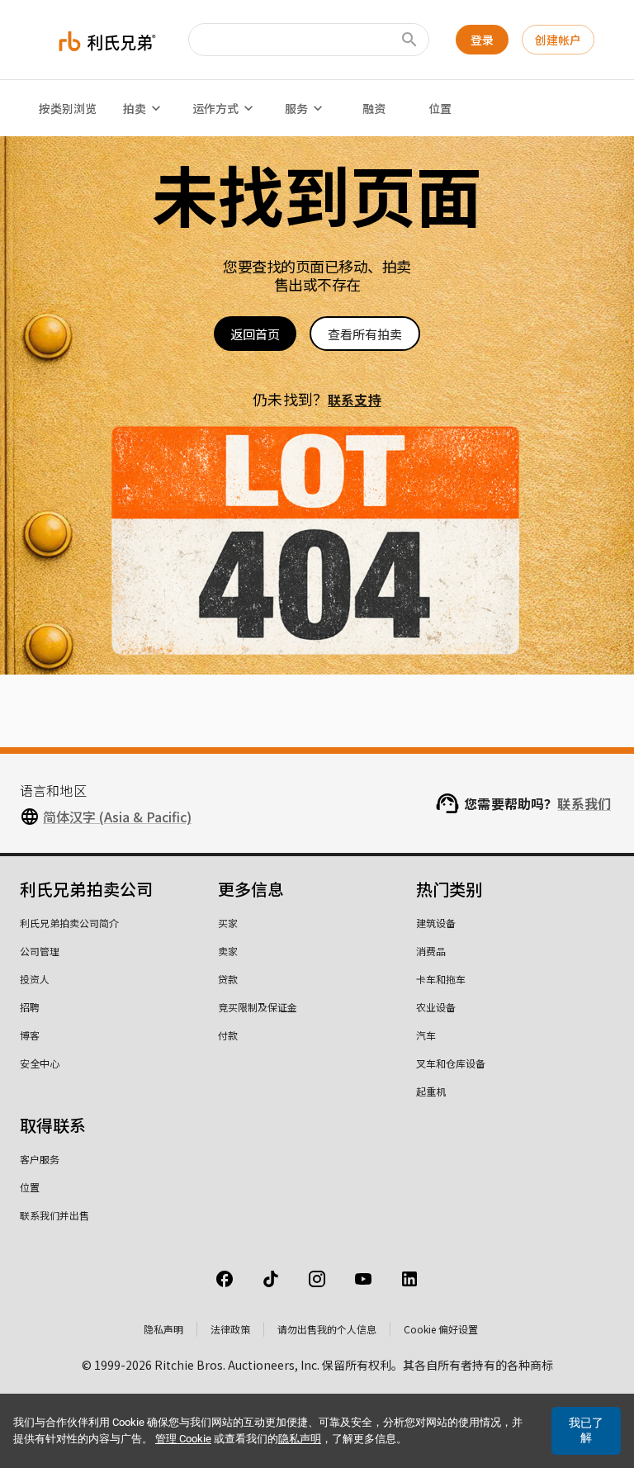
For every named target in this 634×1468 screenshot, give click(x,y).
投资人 (35, 979)
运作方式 (215, 108)
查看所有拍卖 (365, 334)
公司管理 (39, 951)
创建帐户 (558, 39)
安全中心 (39, 1063)
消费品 (431, 951)
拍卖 (134, 108)
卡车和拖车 (441, 979)
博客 (30, 1035)
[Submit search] (409, 40)
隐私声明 (163, 1329)
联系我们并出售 (54, 1215)
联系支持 (354, 400)
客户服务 (39, 1159)
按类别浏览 (68, 108)
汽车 (426, 1035)
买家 (228, 923)
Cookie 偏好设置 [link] (441, 1329)
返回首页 (255, 334)
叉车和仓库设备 (450, 1063)
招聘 (30, 1007)
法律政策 (230, 1329)
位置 (440, 108)
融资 (374, 108)
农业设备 (436, 1007)
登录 (482, 39)
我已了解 (586, 1430)
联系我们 (584, 803)
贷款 (228, 979)
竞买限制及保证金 (257, 1007)
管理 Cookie (183, 1438)
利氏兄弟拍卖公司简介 (69, 923)
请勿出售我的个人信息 (326, 1329)
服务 (296, 108)
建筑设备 (436, 923)
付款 (228, 1035)
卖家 (228, 951)
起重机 (431, 1091)
